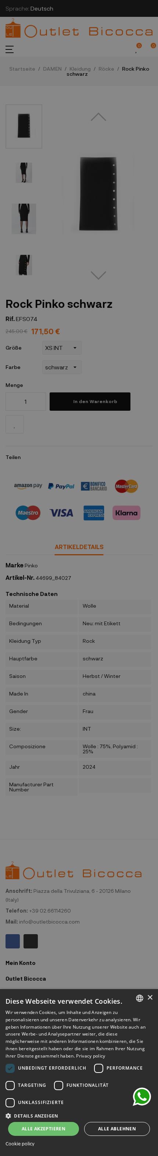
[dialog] (79, 1072)
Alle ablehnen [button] (117, 1129)
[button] (79, 1115)
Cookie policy (20, 1143)
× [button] (149, 997)
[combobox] (139, 998)
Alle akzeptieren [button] (43, 1129)
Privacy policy (90, 1056)
